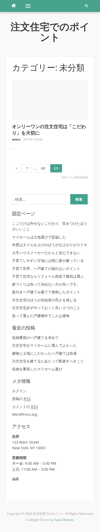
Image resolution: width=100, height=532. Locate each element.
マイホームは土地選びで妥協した (39, 237)
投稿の (21, 398)
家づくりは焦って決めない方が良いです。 (46, 284)
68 (43, 168)
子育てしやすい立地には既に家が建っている (48, 260)
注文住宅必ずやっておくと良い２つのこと (46, 307)
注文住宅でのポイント (50, 32)
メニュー (28, 5)
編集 (15, 478)
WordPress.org (24, 414)
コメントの (25, 406)
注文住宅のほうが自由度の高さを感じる (44, 299)
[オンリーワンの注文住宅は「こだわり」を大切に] (50, 99)
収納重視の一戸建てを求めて (35, 337)
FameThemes (64, 520)
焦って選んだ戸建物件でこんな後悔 (40, 315)
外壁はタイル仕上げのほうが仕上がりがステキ (49, 244)
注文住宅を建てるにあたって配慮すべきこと (48, 361)
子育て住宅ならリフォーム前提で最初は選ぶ (48, 276)
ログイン (19, 390)
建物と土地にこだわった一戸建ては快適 (44, 353)
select (16, 139)
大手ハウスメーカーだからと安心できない (46, 252)
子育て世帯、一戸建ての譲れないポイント (46, 268)
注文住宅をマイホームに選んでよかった (44, 345)
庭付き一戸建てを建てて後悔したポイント (46, 291)
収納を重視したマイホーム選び (37, 369)
